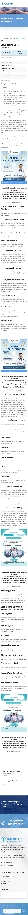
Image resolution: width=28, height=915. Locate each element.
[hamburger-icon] (24, 3)
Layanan (23, 38)
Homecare (18, 38)
